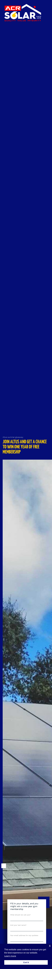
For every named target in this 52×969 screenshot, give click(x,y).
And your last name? (18, 925)
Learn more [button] (10, 956)
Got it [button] (26, 962)
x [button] (50, 945)
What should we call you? (20, 915)
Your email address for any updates (24, 935)
